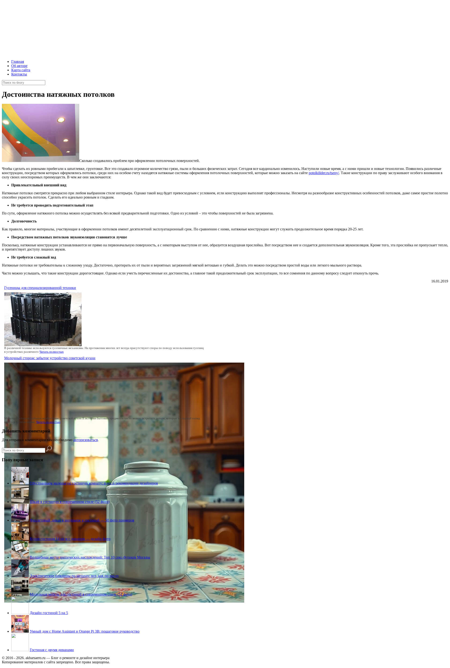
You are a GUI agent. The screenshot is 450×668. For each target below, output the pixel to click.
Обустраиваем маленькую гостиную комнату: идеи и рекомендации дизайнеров (94, 483)
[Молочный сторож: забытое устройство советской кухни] (124, 601)
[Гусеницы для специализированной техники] (43, 345)
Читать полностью (51, 351)
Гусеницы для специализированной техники (40, 288)
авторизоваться (85, 440)
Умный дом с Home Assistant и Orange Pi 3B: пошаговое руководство (84, 631)
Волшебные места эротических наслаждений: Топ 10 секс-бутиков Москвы (90, 557)
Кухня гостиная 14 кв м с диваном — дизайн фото (70, 539)
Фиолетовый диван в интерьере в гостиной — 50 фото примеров (82, 520)
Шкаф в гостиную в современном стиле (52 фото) (69, 502)
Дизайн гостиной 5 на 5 (49, 613)
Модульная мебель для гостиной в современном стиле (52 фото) (81, 594)
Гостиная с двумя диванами (52, 650)
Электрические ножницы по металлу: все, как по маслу (74, 576)
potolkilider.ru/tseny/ (324, 173)
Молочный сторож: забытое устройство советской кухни (49, 358)
